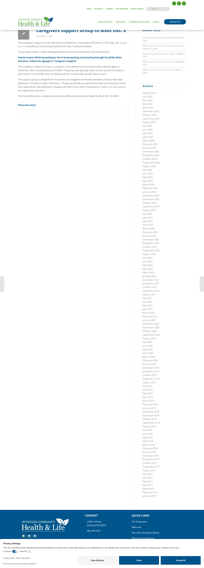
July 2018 (147, 430)
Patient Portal (137, 9)
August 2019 (149, 382)
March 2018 (149, 444)
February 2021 (150, 316)
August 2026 (149, 93)
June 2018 (148, 433)
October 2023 (150, 202)
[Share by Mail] (118, 113)
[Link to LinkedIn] (184, 3)
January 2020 (149, 364)
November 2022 (151, 243)
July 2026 (147, 96)
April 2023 (148, 224)
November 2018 (151, 415)
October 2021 (150, 287)
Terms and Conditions (143, 538)
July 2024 (147, 169)
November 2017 (151, 459)
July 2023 (147, 213)
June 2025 (148, 129)
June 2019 (148, 389)
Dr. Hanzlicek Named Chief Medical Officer (159, 53)
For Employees (122, 9)
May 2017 (148, 481)
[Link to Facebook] (174, 3)
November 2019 (151, 371)
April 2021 (148, 309)
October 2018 (150, 419)
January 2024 (149, 191)
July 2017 (147, 474)
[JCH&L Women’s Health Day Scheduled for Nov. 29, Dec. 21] (202, 284)
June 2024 (148, 173)
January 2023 (149, 235)
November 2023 (151, 199)
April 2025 (148, 136)
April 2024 (148, 180)
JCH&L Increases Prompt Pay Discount (158, 69)
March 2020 (149, 356)
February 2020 (150, 360)
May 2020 (148, 349)
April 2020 (148, 353)
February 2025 (150, 144)
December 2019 (151, 367)
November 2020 (151, 327)
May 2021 (148, 305)
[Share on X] (51, 113)
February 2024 (150, 188)
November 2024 (151, 155)
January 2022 (149, 276)
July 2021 (147, 298)
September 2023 (151, 206)
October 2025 (150, 114)
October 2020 (150, 331)
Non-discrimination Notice (145, 532)
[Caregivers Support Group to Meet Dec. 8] (23, 34)
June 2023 (148, 217)
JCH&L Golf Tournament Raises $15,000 (158, 37)
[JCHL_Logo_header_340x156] (35, 22)
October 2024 (150, 158)
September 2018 (151, 422)
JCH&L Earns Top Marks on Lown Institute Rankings (163, 45)
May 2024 (148, 177)
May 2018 (148, 437)
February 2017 (150, 492)
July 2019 (147, 386)
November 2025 (151, 111)
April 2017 (148, 485)
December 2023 (151, 195)
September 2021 (151, 290)
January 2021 (149, 320)
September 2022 (151, 250)
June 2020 (148, 345)
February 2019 (150, 404)
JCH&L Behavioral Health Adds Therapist (159, 61)
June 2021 (148, 301)
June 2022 (148, 261)
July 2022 (147, 257)
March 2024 (149, 184)
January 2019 (149, 408)
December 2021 (151, 279)
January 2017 (149, 496)
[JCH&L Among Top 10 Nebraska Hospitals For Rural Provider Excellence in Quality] (2, 284)
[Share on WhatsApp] (73, 113)
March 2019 (149, 400)
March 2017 (149, 488)
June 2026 (148, 100)
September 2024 (151, 162)
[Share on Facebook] (29, 113)
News (89, 9)
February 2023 (150, 232)
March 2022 (149, 272)
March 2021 (149, 312)
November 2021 (151, 283)
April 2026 (148, 107)
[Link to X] (179, 3)
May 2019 (148, 393)
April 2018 (148, 441)
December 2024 (151, 151)
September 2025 (151, 118)
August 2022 (149, 254)
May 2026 (148, 103)
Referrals (136, 527)
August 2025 (149, 122)
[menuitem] (89, 9)
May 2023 (148, 221)
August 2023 (149, 210)
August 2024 (149, 166)
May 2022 (148, 265)
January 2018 (149, 452)
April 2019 (148, 397)
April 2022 (148, 268)
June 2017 (148, 477)
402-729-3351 (94, 530)
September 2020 (151, 334)
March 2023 (149, 228)
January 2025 (149, 147)
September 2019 (151, 378)
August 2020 (149, 338)
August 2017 (149, 470)
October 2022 (150, 246)
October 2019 (150, 375)
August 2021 (149, 294)
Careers (109, 9)
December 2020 (151, 323)
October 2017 (150, 463)
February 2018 (150, 448)
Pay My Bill (98, 9)
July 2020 (147, 342)
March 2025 (149, 140)
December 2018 (151, 411)
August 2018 (149, 426)
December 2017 (151, 455)
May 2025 (148, 133)
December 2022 (151, 239)
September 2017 (151, 466)
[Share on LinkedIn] (95, 113)
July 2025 (147, 125)
